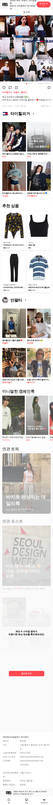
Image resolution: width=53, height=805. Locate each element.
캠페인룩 (44, 106)
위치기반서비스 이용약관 (14, 726)
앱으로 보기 (43, 4)
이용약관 (7, 718)
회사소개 (7, 709)
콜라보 (24, 92)
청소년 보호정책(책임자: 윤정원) (17, 730)
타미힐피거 (7, 92)
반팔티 (17, 92)
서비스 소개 (8, 713)
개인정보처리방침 (10, 722)
